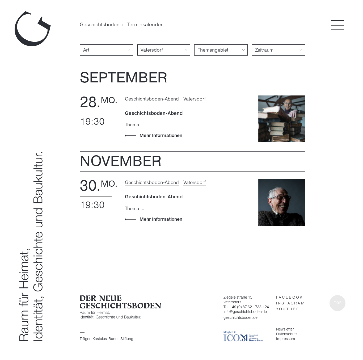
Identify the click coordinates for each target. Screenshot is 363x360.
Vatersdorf (194, 99)
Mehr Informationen (161, 136)
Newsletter (285, 329)
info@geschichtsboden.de (245, 312)
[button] (337, 303)
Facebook (289, 297)
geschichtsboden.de (240, 317)
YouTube (287, 309)
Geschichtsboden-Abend (152, 99)
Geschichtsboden (100, 25)
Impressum (285, 339)
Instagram (290, 303)
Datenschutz (286, 334)
